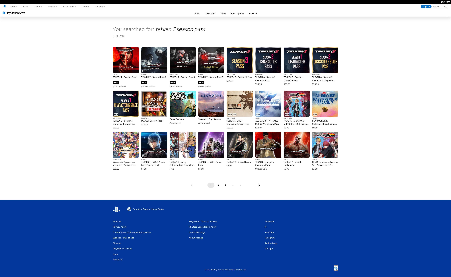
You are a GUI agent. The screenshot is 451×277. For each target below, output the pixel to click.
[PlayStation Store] (14, 13)
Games (37, 6)
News (85, 6)
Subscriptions (237, 13)
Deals (223, 13)
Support (99, 6)
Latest (197, 13)
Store (12, 6)
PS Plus (51, 6)
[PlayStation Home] (5, 6)
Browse (253, 13)
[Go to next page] (259, 185)
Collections (210, 13)
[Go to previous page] (192, 185)
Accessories (68, 6)
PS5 (25, 6)
